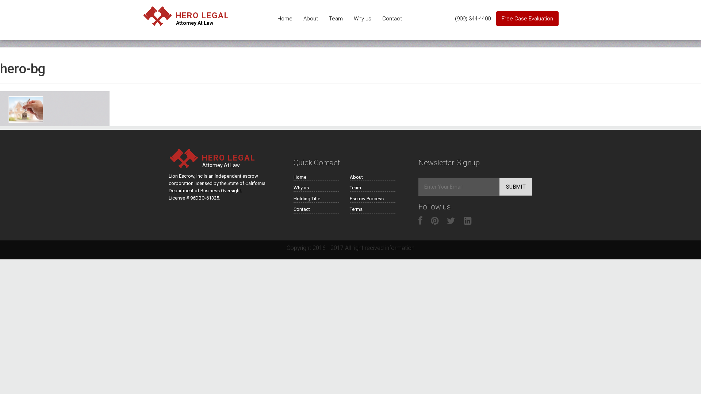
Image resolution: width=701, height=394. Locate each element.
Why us (362, 18)
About (310, 18)
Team (336, 18)
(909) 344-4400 (473, 18)
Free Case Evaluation (527, 18)
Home (284, 18)
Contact (392, 18)
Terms (356, 209)
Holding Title (307, 198)
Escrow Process (367, 198)
